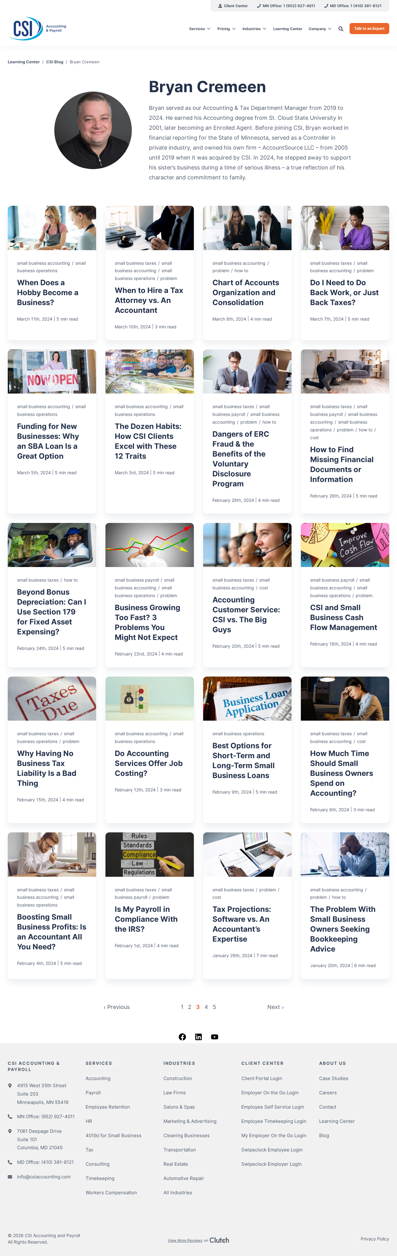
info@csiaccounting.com (44, 1177)
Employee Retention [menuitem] (108, 1107)
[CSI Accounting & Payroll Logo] (52, 28)
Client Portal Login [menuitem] (261, 1078)
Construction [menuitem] (177, 1078)
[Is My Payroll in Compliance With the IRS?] (149, 905)
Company (317, 28)
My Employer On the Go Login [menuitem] (273, 1135)
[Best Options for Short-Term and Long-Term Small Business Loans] (247, 749)
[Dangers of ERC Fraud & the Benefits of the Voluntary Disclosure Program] (247, 431)
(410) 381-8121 (57, 1162)
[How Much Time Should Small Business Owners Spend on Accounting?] (345, 749)
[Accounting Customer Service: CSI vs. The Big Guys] (247, 595)
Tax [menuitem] (89, 1150)
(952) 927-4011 (58, 1116)
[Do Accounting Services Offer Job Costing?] (149, 749)
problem (168, 278)
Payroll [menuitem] (93, 1093)
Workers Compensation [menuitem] (111, 1192)
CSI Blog (54, 61)
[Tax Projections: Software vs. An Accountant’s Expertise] (247, 905)
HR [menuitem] (89, 1121)
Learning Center (24, 61)
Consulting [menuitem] (97, 1164)
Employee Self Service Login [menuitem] (272, 1107)
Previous (118, 1007)
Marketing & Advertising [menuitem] (189, 1121)
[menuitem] (233, 5)
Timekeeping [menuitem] (100, 1178)
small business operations (238, 733)
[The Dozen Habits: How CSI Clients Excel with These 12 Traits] (149, 431)
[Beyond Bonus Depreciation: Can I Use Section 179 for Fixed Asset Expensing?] (51, 595)
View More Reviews (185, 1240)
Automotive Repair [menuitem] (183, 1178)
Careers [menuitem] (328, 1093)
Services (197, 28)
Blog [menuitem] (324, 1135)
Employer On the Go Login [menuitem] (270, 1093)
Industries (252, 28)
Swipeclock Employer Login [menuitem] (271, 1164)
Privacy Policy (375, 1238)
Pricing (223, 28)
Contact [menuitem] (327, 1107)
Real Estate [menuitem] (175, 1164)
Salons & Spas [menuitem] (179, 1107)
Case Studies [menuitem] (333, 1078)
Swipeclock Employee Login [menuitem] (272, 1150)
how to (241, 270)
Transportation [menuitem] (179, 1150)
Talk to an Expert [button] (369, 28)
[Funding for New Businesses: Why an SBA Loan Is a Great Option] (51, 431)
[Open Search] (340, 28)
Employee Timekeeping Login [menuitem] (273, 1121)
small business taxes (135, 263)
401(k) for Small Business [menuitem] (113, 1135)
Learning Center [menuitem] (337, 1121)
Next (274, 1007)
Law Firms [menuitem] (174, 1093)
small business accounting (43, 263)
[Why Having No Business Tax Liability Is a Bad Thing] (51, 749)
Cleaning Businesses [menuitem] (186, 1135)
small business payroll (137, 580)
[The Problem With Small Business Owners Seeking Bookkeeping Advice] (345, 905)
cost (314, 437)
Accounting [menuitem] (98, 1078)
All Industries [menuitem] (177, 1192)
